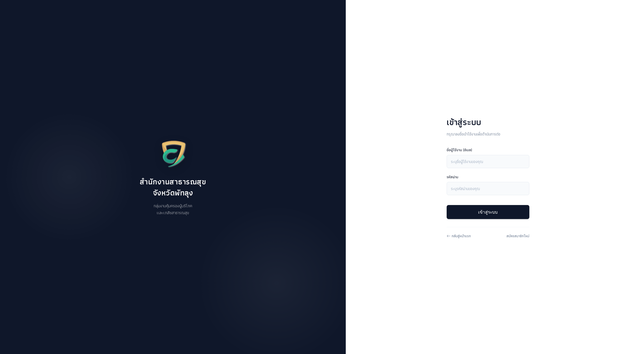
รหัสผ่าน (452, 177)
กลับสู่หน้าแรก (461, 236)
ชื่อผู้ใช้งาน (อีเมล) (459, 150)
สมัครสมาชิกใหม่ (517, 236)
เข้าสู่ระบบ (488, 212)
